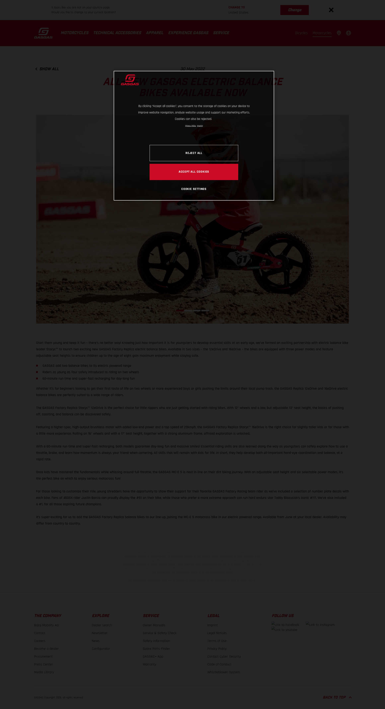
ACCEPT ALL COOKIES (194, 172)
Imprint (200, 125)
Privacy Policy (190, 125)
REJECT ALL (193, 153)
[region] (194, 135)
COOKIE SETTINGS (194, 189)
